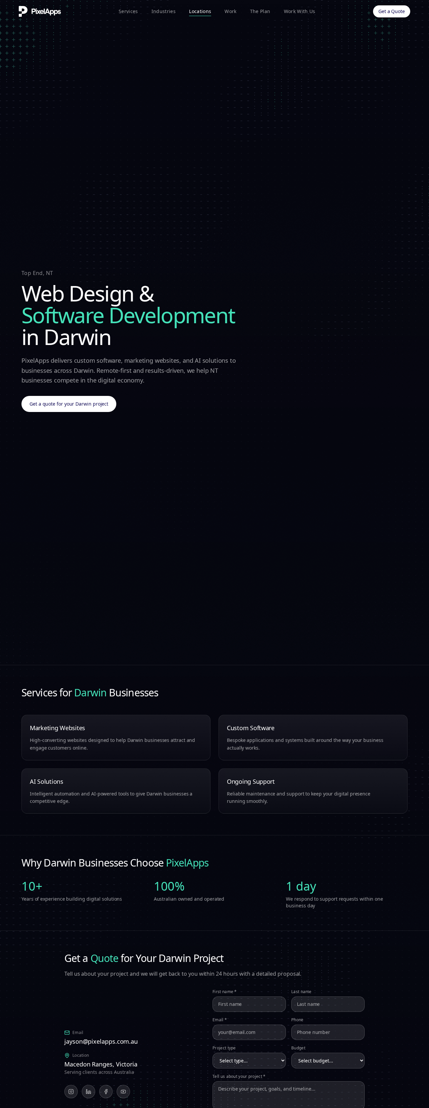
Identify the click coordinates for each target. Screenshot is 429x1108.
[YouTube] (123, 1091)
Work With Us (299, 11)
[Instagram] (71, 1091)
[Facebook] (106, 1091)
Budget (298, 1047)
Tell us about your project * (238, 1076)
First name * (224, 991)
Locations (200, 11)
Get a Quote (391, 11)
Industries (163, 11)
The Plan (260, 11)
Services (128, 11)
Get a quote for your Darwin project (68, 404)
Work (230, 11)
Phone (297, 1019)
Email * (219, 1019)
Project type (224, 1047)
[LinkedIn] (88, 1091)
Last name (301, 991)
